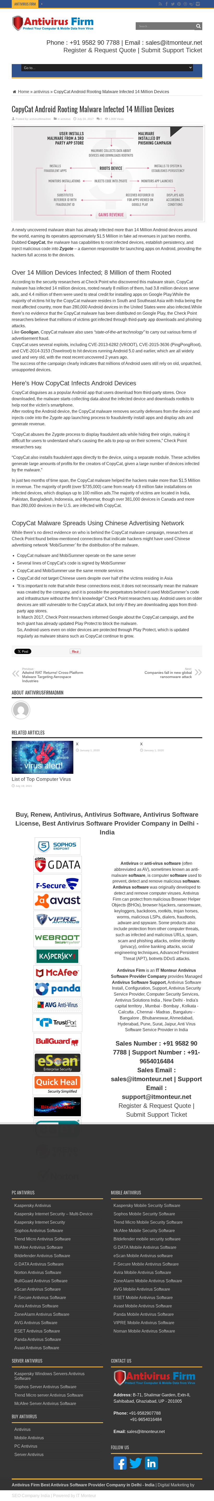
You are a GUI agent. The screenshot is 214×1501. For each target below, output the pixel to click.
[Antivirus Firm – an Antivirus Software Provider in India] (53, 27)
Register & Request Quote (99, 50)
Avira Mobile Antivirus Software (142, 1272)
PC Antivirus (25, 1446)
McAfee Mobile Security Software (144, 1230)
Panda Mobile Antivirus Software (144, 1314)
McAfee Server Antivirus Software (45, 1403)
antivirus (41, 91)
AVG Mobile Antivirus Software (142, 1289)
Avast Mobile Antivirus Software (143, 1306)
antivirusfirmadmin (40, 118)
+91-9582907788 (145, 1413)
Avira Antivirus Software (36, 1306)
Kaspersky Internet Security (39, 1222)
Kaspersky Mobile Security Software (147, 1205)
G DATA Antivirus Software (39, 1264)
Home (23, 91)
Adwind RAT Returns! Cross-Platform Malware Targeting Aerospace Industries (52, 675)
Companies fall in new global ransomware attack (168, 673)
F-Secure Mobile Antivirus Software (146, 1264)
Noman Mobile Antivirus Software (144, 1331)
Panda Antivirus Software (37, 1339)
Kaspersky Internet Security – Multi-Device (53, 1214)
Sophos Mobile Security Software (144, 1214)
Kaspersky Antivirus (32, 1205)
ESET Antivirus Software (37, 1331)
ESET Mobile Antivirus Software (143, 1297)
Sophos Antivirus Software (38, 1230)
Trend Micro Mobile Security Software (148, 1222)
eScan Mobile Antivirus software (143, 1256)
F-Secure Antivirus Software (40, 1297)
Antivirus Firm (26, 1485)
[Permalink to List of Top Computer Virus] (42, 772)
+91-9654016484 (146, 1419)
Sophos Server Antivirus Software (45, 1387)
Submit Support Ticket (171, 50)
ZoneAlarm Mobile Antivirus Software (148, 1281)
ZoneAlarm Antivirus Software (41, 1314)
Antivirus (22, 1429)
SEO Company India (31, 1495)
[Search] (198, 26)
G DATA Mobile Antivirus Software (145, 1247)
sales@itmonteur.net (146, 1431)
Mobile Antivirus (29, 1438)
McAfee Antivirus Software (38, 1247)
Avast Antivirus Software (36, 1348)
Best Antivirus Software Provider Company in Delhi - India (97, 1485)
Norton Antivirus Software (37, 1272)
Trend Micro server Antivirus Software (48, 1395)
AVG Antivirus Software (35, 1323)
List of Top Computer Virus (41, 779)
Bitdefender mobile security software (147, 1239)
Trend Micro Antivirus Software (42, 1239)
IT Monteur (86, 1495)
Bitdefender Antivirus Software (42, 1256)
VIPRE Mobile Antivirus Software (144, 1323)
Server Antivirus (29, 1454)
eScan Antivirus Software (37, 1289)
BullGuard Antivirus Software (41, 1281)
